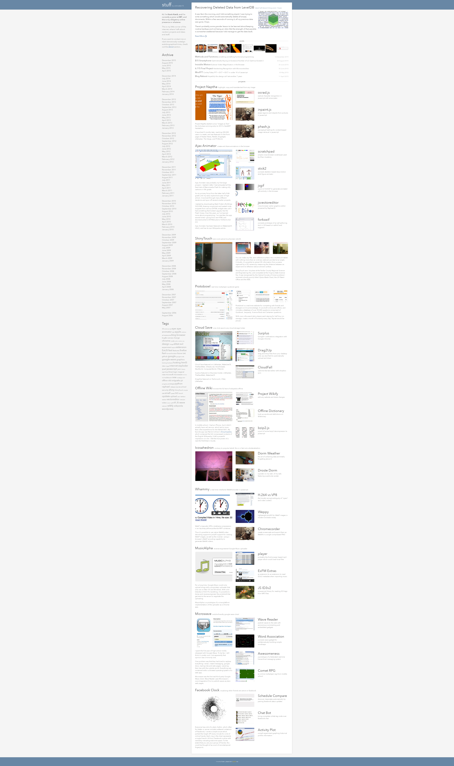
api (173, 332)
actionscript (168, 329)
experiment (167, 347)
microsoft (170, 374)
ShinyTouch (179, 390)
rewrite (178, 387)
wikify (170, 405)
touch (181, 393)
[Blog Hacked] (282, 49)
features (176, 350)
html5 (184, 362)
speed (173, 393)
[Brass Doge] (259, 49)
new (174, 377)
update (166, 396)
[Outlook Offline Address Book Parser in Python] (271, 48)
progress (165, 384)
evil (181, 344)
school (183, 387)
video (164, 403)
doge (172, 344)
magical (181, 372)
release (173, 387)
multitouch (168, 378)
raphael (166, 386)
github (165, 356)
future (180, 353)
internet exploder (178, 365)
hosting (177, 362)
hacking (164, 363)
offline (165, 380)
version (182, 400)
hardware (170, 363)
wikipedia (178, 405)
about (171, 47)
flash (164, 353)
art (163, 335)
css (183, 341)
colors (180, 341)
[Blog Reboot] (247, 48)
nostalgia (180, 378)
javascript (172, 369)
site (163, 393)
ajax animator (171, 330)
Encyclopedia (226, 432)
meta (164, 375)
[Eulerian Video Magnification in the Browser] (212, 48)
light (163, 372)
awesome (167, 335)
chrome (166, 340)
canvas (171, 338)
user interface (181, 396)
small (168, 393)
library (183, 369)
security (165, 390)
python (179, 383)
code (173, 341)
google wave (169, 359)
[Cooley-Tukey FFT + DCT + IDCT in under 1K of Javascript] (236, 48)
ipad (164, 369)
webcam (164, 406)
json (179, 369)
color (176, 341)
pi (182, 380)
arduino (184, 332)
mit (163, 378)
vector (164, 400)
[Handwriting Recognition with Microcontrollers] (224, 48)
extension (181, 347)
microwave (178, 374)
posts (242, 41)
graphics (181, 359)
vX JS (176, 402)
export (174, 347)
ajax (174, 328)
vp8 (172, 403)
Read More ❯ (201, 36)
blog (174, 335)
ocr (184, 378)
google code (180, 356)
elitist (177, 344)
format (169, 353)
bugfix (165, 338)
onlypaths (176, 380)
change (177, 338)
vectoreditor (173, 399)
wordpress (167, 409)
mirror (185, 375)
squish (234, 761)
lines (166, 372)
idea (163, 366)
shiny (172, 389)
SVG (177, 393)
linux (170, 372)
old (170, 380)
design (166, 344)
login (175, 372)
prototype (171, 384)
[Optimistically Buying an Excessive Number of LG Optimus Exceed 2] (201, 48)
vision (169, 403)
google (172, 356)
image (167, 366)
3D (163, 329)
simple (186, 390)
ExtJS (165, 350)
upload (173, 396)
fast (170, 350)
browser (181, 335)
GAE (184, 353)
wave (182, 402)
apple (178, 331)
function (174, 353)
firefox (183, 350)
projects (241, 81)
